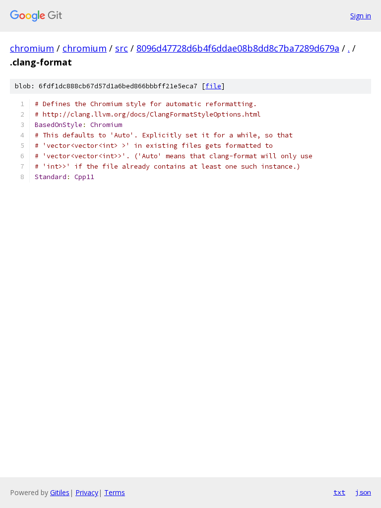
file (213, 86)
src (121, 48)
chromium (32, 48)
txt (339, 492)
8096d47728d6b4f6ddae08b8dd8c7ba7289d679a (237, 48)
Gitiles (59, 492)
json (363, 492)
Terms (114, 492)
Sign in (360, 15)
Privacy (86, 492)
